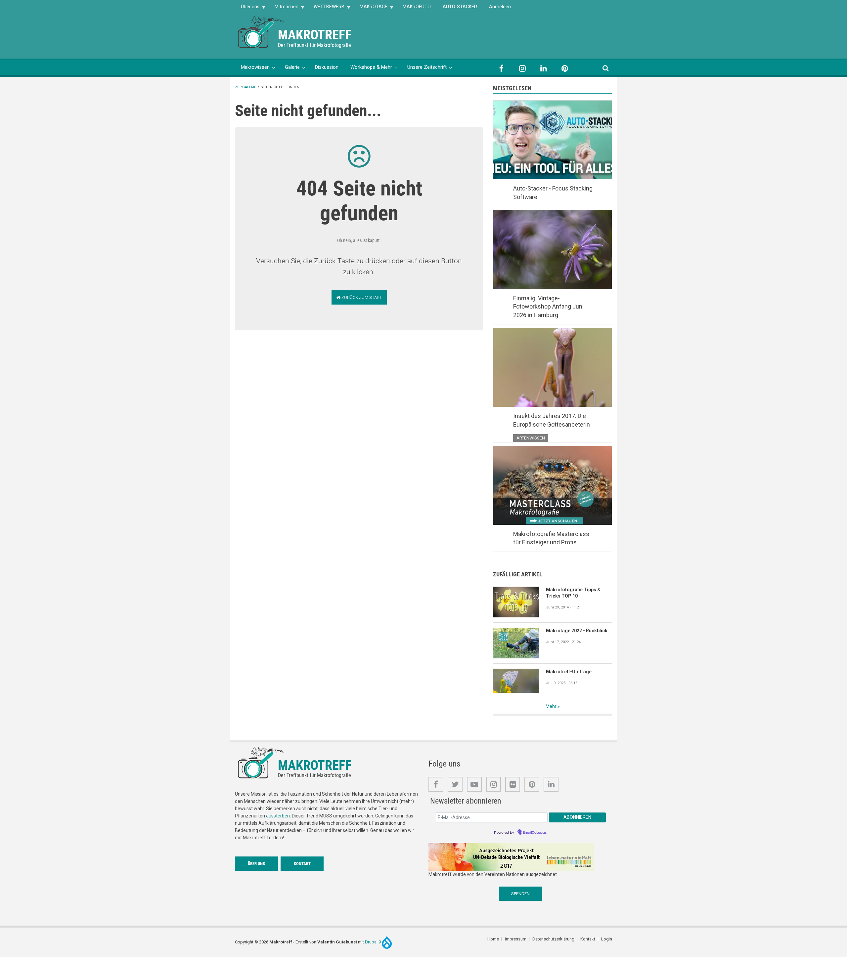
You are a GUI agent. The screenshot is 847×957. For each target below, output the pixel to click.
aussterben (278, 815)
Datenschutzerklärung (553, 939)
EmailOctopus (535, 832)
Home (493, 939)
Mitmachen (283, 9)
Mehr (551, 706)
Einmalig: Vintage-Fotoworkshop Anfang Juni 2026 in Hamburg (548, 306)
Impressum (515, 939)
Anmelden (500, 6)
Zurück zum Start (361, 297)
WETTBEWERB (326, 9)
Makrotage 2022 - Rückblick (576, 630)
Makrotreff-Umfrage (569, 671)
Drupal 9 (373, 941)
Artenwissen (530, 438)
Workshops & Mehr (371, 67)
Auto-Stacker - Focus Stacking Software (553, 192)
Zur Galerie (245, 87)
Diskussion (326, 67)
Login (606, 939)
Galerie (292, 67)
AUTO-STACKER (460, 6)
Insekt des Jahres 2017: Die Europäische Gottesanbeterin (551, 420)
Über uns (247, 9)
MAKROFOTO (417, 6)
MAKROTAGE (370, 9)
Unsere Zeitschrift (427, 67)
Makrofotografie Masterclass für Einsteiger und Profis (551, 538)
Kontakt (302, 863)
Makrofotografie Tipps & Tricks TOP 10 (573, 593)
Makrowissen (255, 67)
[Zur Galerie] (261, 31)
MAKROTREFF (314, 35)
